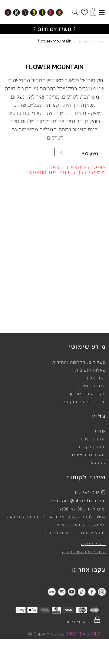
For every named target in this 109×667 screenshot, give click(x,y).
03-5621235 (87, 492)
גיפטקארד (95, 462)
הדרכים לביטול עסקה (84, 552)
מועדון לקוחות (91, 447)
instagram (101, 591)
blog (51, 591)
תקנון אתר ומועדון (88, 394)
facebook (91, 591)
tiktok (81, 591)
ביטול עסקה (93, 543)
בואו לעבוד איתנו (89, 455)
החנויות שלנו (93, 439)
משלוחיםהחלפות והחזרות (79, 362)
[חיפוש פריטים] (75, 12)
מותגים (83, 41)
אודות (100, 431)
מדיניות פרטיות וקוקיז (84, 401)
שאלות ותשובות (90, 370)
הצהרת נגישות (92, 386)
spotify (61, 591)
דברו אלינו (95, 378)
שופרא (99, 41)
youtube (71, 591)
